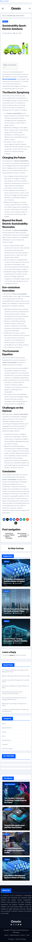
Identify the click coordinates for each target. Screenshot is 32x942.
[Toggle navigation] (3, 8)
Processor (5, 744)
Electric (5, 21)
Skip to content (4, 1)
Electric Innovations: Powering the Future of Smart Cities (16, 610)
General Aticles (6, 740)
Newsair (24, 930)
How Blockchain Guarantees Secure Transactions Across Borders (12, 692)
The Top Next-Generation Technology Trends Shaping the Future (15, 800)
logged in (12, 655)
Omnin (16, 8)
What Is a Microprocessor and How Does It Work (16, 676)
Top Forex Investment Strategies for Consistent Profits (14, 850)
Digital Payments (7, 728)
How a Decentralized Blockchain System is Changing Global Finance (14, 698)
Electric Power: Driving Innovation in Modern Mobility (15, 640)
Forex (3, 736)
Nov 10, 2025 (18, 583)
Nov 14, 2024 (18, 613)
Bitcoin (4, 723)
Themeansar (15, 932)
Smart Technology (7, 748)
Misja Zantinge (8, 33)
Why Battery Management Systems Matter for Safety (14, 580)
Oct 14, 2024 (18, 643)
